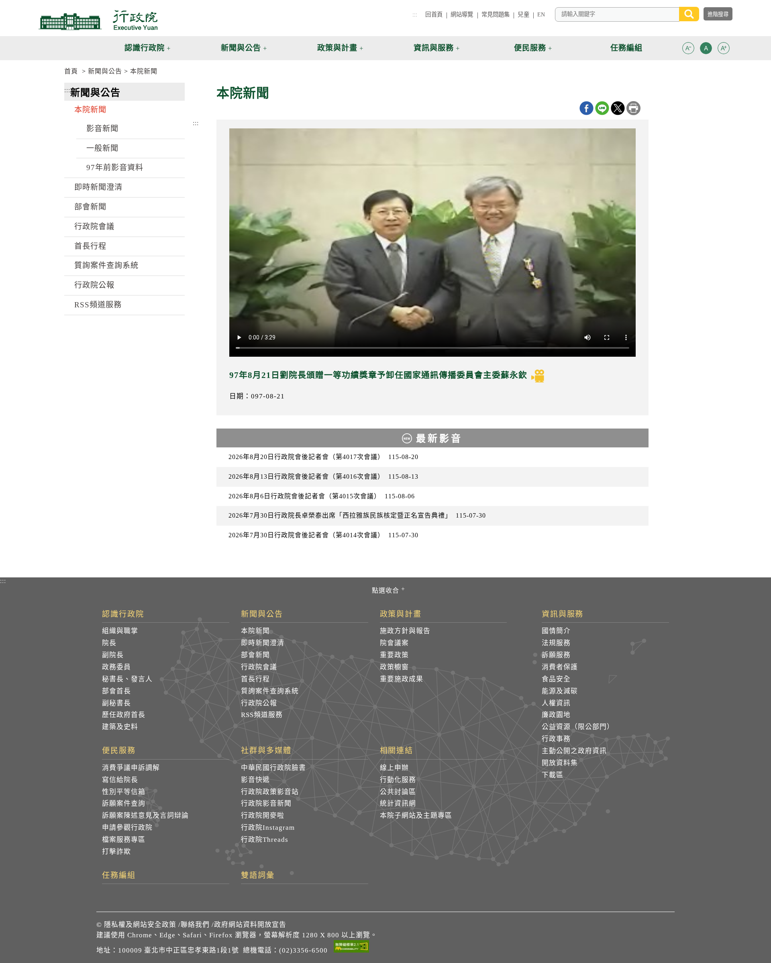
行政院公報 (94, 285)
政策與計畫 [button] (337, 48)
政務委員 (116, 667)
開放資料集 (560, 763)
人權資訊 (556, 703)
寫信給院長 (120, 780)
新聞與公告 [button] (241, 48)
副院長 (113, 655)
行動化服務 (398, 780)
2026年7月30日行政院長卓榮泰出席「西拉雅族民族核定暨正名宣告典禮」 (357, 515)
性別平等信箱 (123, 792)
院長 (109, 643)
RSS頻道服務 (98, 305)
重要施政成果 (401, 679)
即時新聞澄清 (98, 187)
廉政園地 (556, 715)
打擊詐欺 (116, 851)
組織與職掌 (120, 631)
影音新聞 (102, 128)
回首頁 (433, 14)
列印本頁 (633, 108)
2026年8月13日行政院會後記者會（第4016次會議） (323, 476)
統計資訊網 (398, 803)
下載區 (552, 775)
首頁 (71, 71)
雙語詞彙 (258, 876)
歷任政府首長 (123, 715)
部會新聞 (90, 207)
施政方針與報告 (405, 631)
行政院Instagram (268, 827)
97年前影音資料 (114, 167)
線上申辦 (394, 768)
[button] (688, 48)
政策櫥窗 (394, 667)
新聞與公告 (105, 71)
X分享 (618, 108)
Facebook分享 (586, 108)
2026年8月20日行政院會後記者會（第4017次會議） (323, 456)
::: (414, 14)
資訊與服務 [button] (434, 48)
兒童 (523, 14)
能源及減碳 (560, 691)
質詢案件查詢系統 (106, 265)
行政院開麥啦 (262, 815)
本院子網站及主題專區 (416, 815)
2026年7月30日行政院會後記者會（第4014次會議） (323, 535)
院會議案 (394, 643)
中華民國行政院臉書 (273, 768)
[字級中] (706, 49)
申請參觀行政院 (127, 827)
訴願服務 (556, 655)
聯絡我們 (195, 924)
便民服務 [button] (530, 48)
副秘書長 (116, 703)
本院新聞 (143, 71)
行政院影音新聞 (266, 803)
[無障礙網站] (351, 947)
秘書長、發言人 (127, 679)
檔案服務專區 (123, 839)
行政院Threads (264, 839)
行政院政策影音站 (270, 792)
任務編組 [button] (626, 48)
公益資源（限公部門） (578, 727)
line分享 (602, 108)
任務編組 (119, 876)
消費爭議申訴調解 (131, 768)
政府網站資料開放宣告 (250, 924)
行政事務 (556, 739)
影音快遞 (255, 780)
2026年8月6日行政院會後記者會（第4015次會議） (321, 496)
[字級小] (688, 49)
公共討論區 (398, 792)
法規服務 (556, 643)
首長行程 (90, 246)
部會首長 (116, 691)
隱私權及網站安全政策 (140, 924)
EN (541, 14)
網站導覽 (462, 14)
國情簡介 (556, 631)
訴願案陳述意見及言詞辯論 (145, 815)
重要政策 (394, 655)
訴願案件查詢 (123, 803)
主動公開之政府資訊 (574, 751)
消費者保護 (560, 667)
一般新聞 (102, 148)
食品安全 (556, 679)
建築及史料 (120, 727)
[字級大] (724, 49)
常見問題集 (495, 14)
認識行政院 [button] (144, 48)
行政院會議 (94, 226)
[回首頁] (98, 20)
